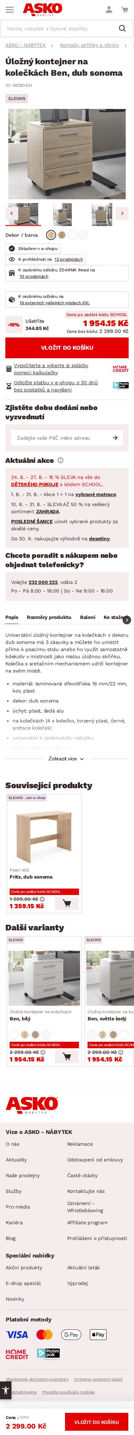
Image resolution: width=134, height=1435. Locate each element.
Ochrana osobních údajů (98, 1379)
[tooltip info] (60, 460)
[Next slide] (122, 213)
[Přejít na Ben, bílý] (44, 978)
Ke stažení (116, 617)
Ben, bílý (40, 1015)
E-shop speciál (23, 1283)
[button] (23, 214)
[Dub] (51, 235)
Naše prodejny (23, 1175)
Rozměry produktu (49, 617)
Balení (87, 617)
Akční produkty (24, 1267)
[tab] (11, 618)
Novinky (15, 1299)
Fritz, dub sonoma (31, 874)
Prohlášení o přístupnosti (97, 1238)
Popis (11, 617)
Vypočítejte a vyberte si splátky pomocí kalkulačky (51, 368)
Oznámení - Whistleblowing (85, 1206)
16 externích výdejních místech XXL (55, 302)
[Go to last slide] (11, 213)
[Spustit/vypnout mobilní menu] (9, 9)
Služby (13, 1191)
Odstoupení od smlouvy (95, 1159)
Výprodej (77, 1283)
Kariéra (14, 1222)
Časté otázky (82, 1175)
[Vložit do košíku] (67, 903)
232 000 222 (43, 582)
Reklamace (80, 1144)
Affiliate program (87, 1222)
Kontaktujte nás (86, 1191)
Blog (10, 1238)
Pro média (18, 1207)
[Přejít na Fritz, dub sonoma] (44, 836)
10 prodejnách (34, 276)
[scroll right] (127, 620)
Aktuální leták (83, 1267)
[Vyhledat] (125, 29)
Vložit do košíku (67, 347)
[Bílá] (72, 235)
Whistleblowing (21, 1392)
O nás (12, 1144)
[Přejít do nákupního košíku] (125, 9)
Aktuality (16, 1159)
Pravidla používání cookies (68, 1392)
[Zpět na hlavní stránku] (42, 9)
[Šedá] (83, 235)
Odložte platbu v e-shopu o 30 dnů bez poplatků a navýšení (56, 386)
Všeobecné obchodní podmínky (37, 1379)
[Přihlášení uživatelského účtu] (109, 9)
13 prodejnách (69, 259)
